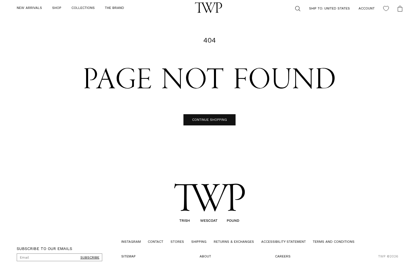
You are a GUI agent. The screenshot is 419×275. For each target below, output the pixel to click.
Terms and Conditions (333, 242)
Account (367, 8)
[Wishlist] (386, 8)
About (205, 256)
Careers (283, 256)
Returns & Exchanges (234, 242)
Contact (155, 242)
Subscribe (89, 257)
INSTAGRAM (131, 242)
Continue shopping (209, 120)
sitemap (128, 256)
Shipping (198, 242)
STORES (177, 242)
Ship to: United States (329, 8)
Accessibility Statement (283, 242)
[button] (57, 8)
